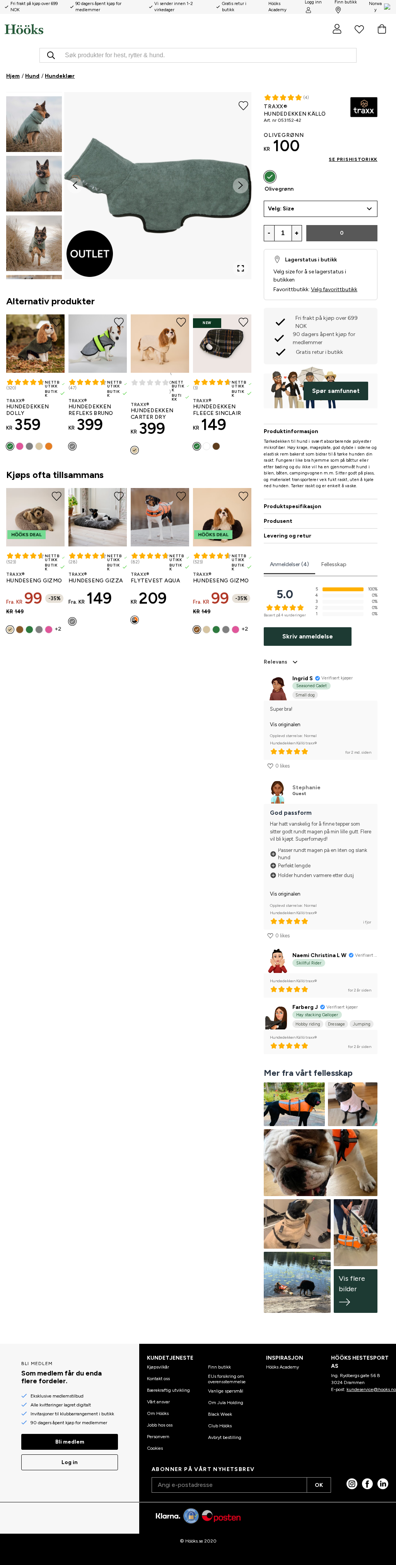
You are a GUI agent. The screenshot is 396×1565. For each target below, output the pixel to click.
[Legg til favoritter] (243, 105)
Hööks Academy (282, 1367)
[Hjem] (101, 29)
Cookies (155, 1448)
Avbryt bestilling (224, 1437)
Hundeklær (60, 76)
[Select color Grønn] (10, 446)
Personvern (158, 1436)
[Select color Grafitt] (72, 621)
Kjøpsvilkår (158, 1367)
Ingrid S (302, 678)
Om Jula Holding (225, 1402)
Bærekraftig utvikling (168, 1390)
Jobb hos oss (159, 1425)
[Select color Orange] (49, 446)
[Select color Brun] (20, 629)
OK (319, 1485)
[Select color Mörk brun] (216, 446)
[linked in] (382, 1483)
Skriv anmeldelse (307, 636)
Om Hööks (158, 1413)
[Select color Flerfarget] (206, 446)
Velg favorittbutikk (334, 289)
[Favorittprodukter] (359, 29)
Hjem (13, 76)
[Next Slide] (240, 185)
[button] (34, 124)
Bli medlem (69, 1442)
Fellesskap (333, 564)
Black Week (220, 1414)
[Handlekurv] (381, 29)
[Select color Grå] (29, 446)
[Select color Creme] (134, 450)
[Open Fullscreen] (240, 268)
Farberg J (305, 1007)
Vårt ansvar (158, 1402)
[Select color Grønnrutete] (197, 446)
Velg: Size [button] (281, 208)
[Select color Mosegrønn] (29, 629)
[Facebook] (367, 1483)
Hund (32, 76)
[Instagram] (351, 1483)
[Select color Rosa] (20, 446)
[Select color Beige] (39, 446)
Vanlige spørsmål (225, 1391)
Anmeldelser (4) (289, 564)
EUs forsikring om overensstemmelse (227, 1379)
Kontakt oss (158, 1378)
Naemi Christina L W (319, 955)
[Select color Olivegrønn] (270, 177)
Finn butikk (219, 1367)
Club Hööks (220, 1425)
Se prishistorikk (353, 159)
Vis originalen (285, 724)
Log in (69, 1462)
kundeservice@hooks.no (371, 1389)
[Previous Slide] (75, 185)
